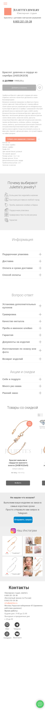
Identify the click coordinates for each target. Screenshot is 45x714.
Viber (7, 629)
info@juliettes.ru (11, 603)
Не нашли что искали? (22, 497)
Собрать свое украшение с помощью (21, 139)
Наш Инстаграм (27, 530)
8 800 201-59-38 (11, 595)
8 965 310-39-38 (11, 600)
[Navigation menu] (5, 4)
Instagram (8, 638)
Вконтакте (17, 638)
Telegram (17, 629)
